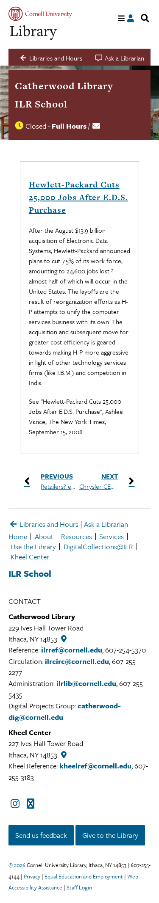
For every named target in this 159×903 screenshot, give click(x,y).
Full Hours (69, 126)
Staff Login (79, 887)
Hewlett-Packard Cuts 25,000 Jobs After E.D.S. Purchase (78, 197)
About (44, 536)
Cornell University (40, 13)
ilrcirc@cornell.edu (77, 661)
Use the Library (33, 546)
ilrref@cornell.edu (71, 649)
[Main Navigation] (121, 18)
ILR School (41, 104)
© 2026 (16, 865)
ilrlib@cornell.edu (86, 683)
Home (17, 536)
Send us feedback (41, 835)
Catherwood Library (64, 86)
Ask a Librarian (106, 524)
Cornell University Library (33, 32)
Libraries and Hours (48, 524)
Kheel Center (30, 556)
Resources (76, 536)
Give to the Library (110, 835)
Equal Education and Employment (84, 876)
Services (111, 536)
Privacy (32, 876)
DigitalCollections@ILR (98, 546)
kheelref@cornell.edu (95, 765)
